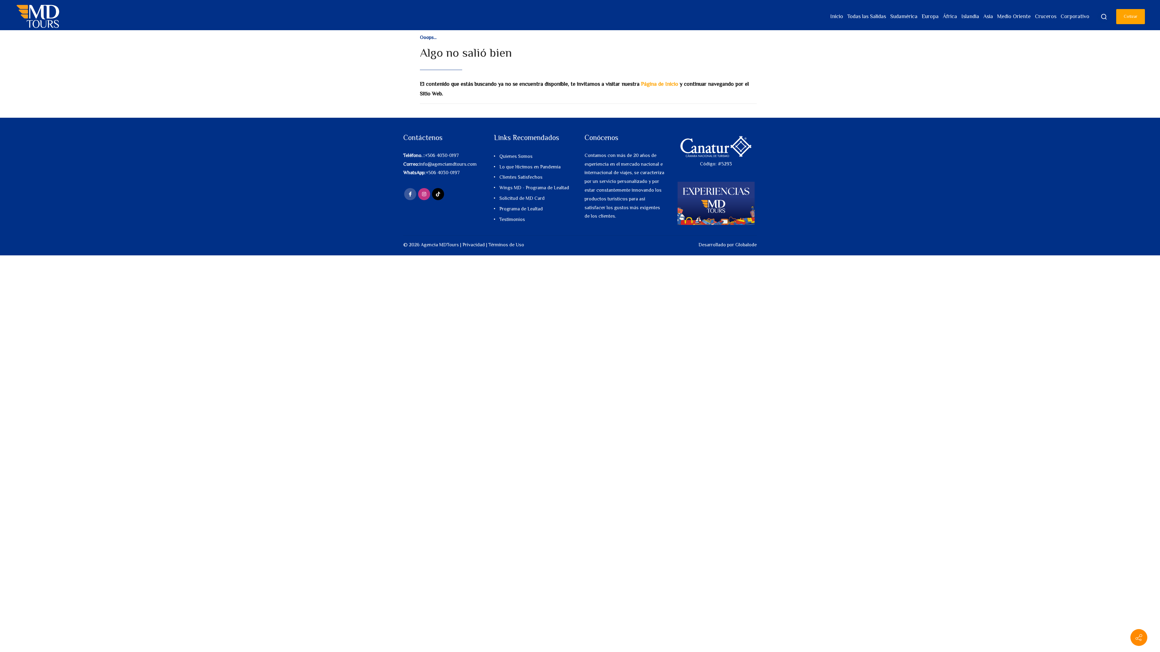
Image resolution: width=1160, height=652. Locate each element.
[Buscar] (1103, 16)
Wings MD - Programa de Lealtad (534, 187)
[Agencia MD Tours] (38, 16)
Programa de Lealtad (521, 209)
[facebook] (410, 194)
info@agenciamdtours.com (448, 164)
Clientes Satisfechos (521, 177)
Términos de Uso (506, 245)
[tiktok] (438, 194)
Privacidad (473, 245)
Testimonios (512, 219)
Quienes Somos (516, 156)
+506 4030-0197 (442, 155)
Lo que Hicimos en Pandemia (530, 167)
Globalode (746, 245)
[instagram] (424, 194)
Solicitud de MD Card (522, 198)
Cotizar (1130, 16)
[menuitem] (836, 17)
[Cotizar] (1138, 637)
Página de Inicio (659, 84)
